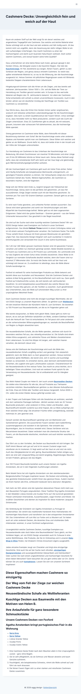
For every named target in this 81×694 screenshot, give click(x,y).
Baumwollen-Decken (63, 381)
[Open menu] (76, 4)
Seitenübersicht (50, 687)
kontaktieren (29, 562)
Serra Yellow (14, 636)
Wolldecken (68, 302)
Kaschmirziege (12, 69)
